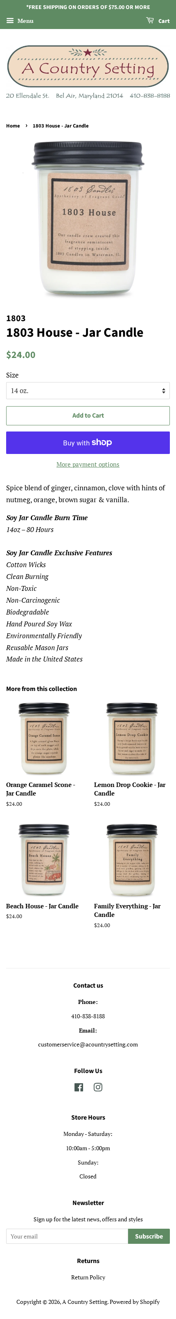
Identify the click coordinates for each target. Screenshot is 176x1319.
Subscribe (149, 1236)
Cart (163, 21)
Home (13, 126)
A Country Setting (84, 1302)
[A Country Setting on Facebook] (78, 1089)
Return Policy (88, 1277)
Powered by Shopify (135, 1302)
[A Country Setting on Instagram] (97, 1089)
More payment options (88, 464)
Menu (25, 21)
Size (12, 375)
